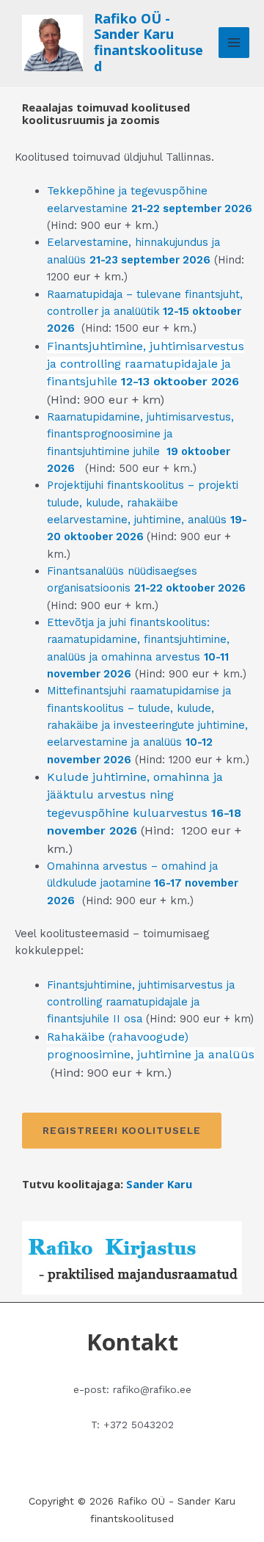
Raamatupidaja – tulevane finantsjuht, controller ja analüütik (145, 311)
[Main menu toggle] (234, 42)
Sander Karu (159, 1183)
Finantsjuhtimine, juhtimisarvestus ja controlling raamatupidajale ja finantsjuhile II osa (141, 1002)
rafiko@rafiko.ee (152, 1389)
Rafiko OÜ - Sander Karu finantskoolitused (148, 43)
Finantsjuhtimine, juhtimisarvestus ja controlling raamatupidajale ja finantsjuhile (145, 364)
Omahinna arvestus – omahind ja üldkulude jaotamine (142, 883)
